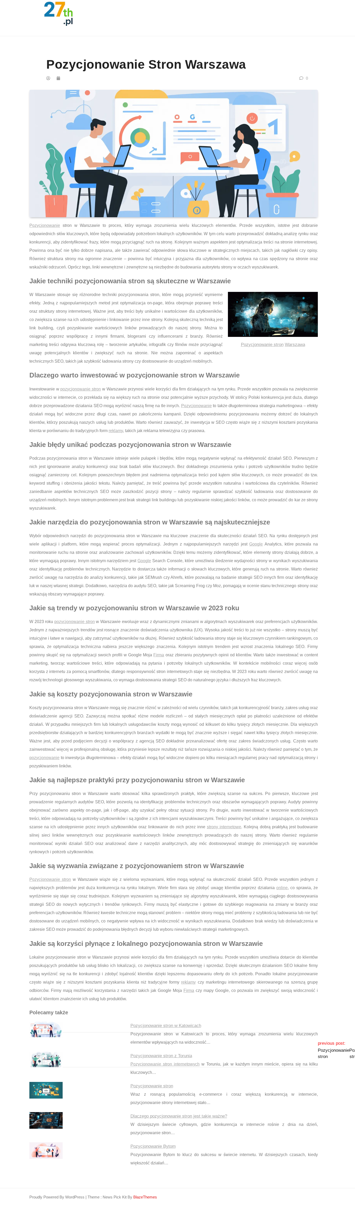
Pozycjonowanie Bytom (153, 1146)
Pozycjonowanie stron (262, 344)
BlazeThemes (145, 1197)
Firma (158, 655)
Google (256, 544)
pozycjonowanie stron (80, 389)
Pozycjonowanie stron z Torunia (161, 1055)
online (282, 888)
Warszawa (295, 344)
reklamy (116, 430)
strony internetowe (224, 827)
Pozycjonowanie (44, 225)
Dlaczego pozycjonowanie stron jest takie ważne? (178, 1116)
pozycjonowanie (44, 757)
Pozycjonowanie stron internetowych (165, 1064)
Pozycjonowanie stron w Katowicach (165, 1025)
